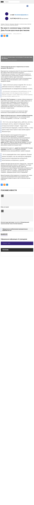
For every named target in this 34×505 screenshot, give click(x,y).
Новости (7, 24)
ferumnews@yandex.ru (21, 15)
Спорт (9, 243)
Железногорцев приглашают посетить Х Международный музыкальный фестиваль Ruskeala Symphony (15, 223)
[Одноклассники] (4, 36)
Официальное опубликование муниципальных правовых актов (15, 229)
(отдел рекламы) (19, 18)
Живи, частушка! (5, 207)
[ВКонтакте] (2, 36)
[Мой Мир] (7, 36)
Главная (2, 24)
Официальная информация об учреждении (14, 239)
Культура (12, 24)
